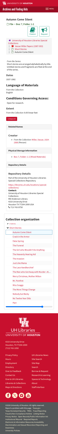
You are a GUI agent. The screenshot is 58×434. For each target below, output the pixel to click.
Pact (14, 302)
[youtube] (28, 395)
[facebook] (8, 395)
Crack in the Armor (21, 236)
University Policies (12, 430)
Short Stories (21, 49)
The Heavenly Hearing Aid (24, 254)
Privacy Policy (11, 355)
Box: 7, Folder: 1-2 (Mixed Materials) (30, 156)
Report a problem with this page (18, 408)
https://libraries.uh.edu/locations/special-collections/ (27, 186)
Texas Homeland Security (15, 411)
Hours (8, 359)
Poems (12, 223)
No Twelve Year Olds (22, 298)
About (34, 383)
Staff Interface (38, 387)
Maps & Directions (13, 387)
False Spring (18, 241)
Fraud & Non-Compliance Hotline (18, 413)
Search (35, 367)
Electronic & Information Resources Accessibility (24, 422)
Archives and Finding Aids (15, 9)
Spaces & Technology (41, 379)
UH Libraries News (40, 355)
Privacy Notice (11, 416)
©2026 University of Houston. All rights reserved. (24, 405)
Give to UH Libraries (14, 379)
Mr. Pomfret (18, 280)
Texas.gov (36, 408)
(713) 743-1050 (12, 348)
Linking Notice (39, 413)
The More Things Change (24, 289)
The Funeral (18, 245)
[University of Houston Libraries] (22, 326)
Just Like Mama (20, 263)
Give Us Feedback (13, 371)
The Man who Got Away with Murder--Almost (33, 271)
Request (44, 34)
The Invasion (18, 258)
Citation (32, 34)
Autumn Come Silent (22, 232)
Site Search (37, 359)
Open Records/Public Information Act (33, 416)
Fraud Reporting (39, 411)
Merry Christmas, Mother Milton (27, 276)
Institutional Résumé (13, 419)
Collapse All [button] (12, 119)
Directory (9, 367)
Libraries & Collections (15, 383)
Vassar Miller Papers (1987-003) (29, 46)
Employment (11, 363)
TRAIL (29, 411)
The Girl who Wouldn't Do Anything (29, 249)
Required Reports (31, 419)
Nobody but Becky (21, 294)
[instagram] (21, 395)
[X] (15, 395)
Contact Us (10, 375)
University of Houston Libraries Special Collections (27, 42)
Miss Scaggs (18, 285)
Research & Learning (41, 375)
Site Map (36, 363)
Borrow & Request (40, 371)
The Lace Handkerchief (23, 267)
